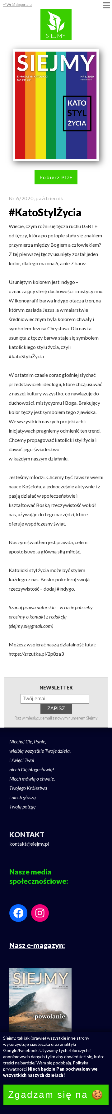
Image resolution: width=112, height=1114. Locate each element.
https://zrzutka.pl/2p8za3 (36, 654)
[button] (106, 5)
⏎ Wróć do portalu (17, 4)
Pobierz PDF (56, 177)
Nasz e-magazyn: (37, 945)
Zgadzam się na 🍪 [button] (56, 1095)
